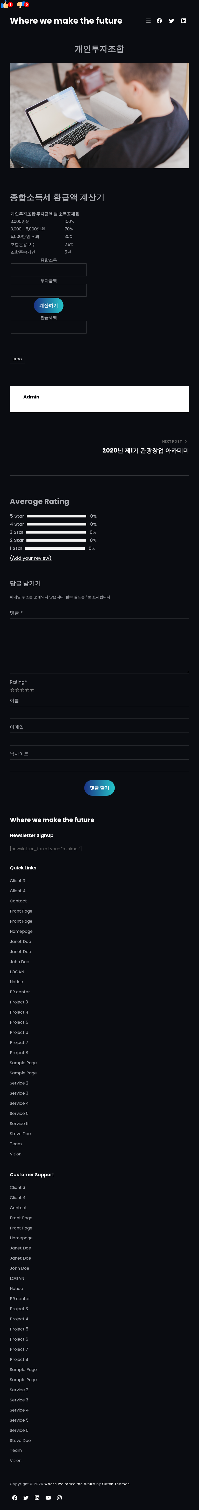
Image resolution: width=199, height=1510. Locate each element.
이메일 (17, 727)
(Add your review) (31, 558)
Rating (18, 682)
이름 (14, 700)
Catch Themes (116, 1483)
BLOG (17, 359)
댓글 (16, 612)
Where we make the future (66, 20)
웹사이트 (19, 753)
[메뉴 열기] (148, 20)
